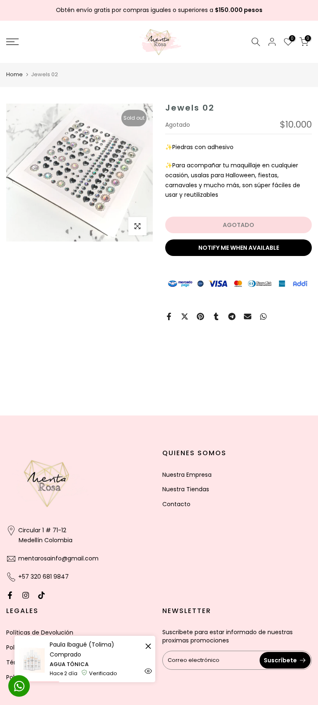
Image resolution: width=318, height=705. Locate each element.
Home (14, 74)
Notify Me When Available (238, 248)
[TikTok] (41, 595)
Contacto (176, 504)
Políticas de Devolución (39, 632)
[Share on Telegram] (232, 316)
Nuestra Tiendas (185, 489)
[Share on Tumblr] (216, 316)
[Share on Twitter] (184, 316)
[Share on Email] (247, 316)
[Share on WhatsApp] (263, 316)
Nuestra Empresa (187, 475)
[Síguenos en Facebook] (10, 595)
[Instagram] (25, 595)
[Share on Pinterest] (200, 316)
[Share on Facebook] (169, 316)
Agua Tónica (69, 664)
